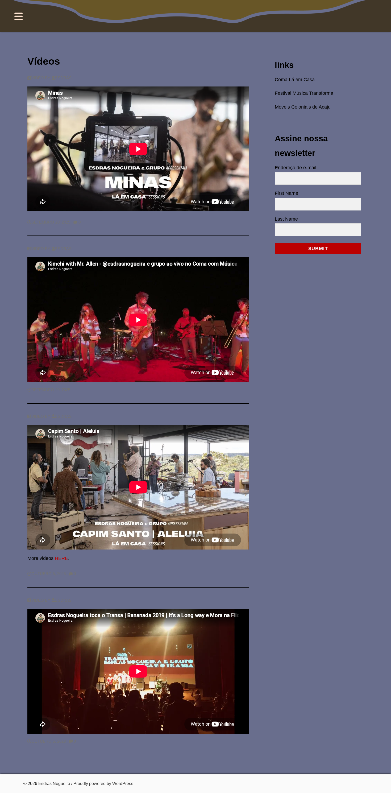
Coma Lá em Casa (295, 79)
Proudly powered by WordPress (103, 783)
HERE (61, 558)
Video (37, 78)
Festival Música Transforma (304, 93)
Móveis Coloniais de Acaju (303, 107)
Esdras (63, 78)
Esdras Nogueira (54, 783)
